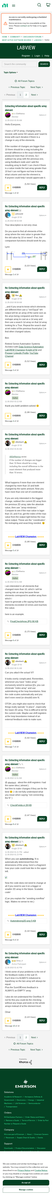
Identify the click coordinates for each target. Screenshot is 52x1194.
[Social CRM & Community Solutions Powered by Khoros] (25, 1061)
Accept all (26, 1183)
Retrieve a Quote (12, 1120)
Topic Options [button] (10, 72)
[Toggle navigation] (14, 6)
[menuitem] (39, 5)
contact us (25, 25)
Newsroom (10, 1137)
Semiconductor (34, 1103)
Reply (42, 187)
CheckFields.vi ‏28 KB (21, 805)
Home (4, 36)
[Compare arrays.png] (26, 256)
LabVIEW (38, 40)
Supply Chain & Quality (26, 1137)
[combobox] (19, 64)
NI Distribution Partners (13, 1117)
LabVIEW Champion (15, 350)
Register (26, 56)
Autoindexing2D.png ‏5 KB (23, 921)
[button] (8, 187)
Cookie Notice (41, 1170)
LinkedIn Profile (21, 353)
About (29, 1134)
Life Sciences (20, 1103)
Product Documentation (25, 1148)
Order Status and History (35, 1117)
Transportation (11, 1106)
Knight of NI (31, 350)
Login (37, 56)
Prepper (9, 353)
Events (40, 1137)
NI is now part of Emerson (14, 1134)
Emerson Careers (41, 1134)
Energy (31, 1100)
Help (47, 56)
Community (15, 36)
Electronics (21, 1100)
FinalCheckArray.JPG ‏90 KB (24, 621)
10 (14, 1026)
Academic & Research (13, 1096)
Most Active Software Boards (16, 40)
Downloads (8, 1148)
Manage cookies (26, 1190)
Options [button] (42, 115)
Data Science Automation (31, 347)
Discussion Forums (32, 36)
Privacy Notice (24, 1170)
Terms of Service (28, 1120)
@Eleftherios (15, 456)
